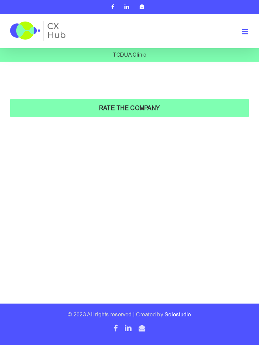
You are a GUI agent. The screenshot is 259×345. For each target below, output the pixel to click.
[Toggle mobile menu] (245, 31)
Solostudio (178, 314)
